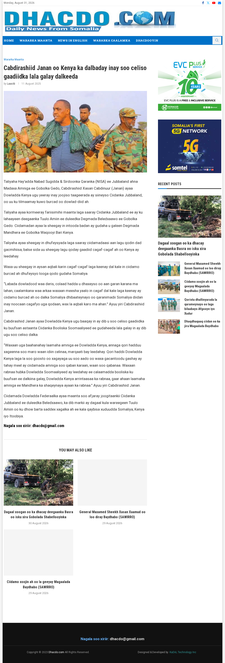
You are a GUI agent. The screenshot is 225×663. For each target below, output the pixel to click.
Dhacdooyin (147, 40)
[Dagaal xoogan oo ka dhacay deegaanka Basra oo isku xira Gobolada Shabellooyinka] (38, 482)
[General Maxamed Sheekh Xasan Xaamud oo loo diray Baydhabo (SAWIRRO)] (112, 482)
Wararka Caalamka (111, 40)
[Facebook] (203, 3)
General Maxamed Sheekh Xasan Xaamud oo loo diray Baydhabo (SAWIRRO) (202, 268)
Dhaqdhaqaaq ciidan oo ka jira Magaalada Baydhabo (202, 323)
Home (9, 40)
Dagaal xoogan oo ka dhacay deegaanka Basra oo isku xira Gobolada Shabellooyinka (182, 248)
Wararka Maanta (35, 40)
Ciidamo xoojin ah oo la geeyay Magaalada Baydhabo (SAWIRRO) (200, 286)
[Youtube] (214, 3)
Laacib (11, 83)
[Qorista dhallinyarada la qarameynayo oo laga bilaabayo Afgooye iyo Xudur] (169, 304)
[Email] (219, 3)
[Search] (216, 40)
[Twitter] (208, 3)
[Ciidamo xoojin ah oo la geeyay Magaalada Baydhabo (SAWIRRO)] (38, 552)
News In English (72, 40)
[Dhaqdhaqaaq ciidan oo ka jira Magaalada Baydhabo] (169, 326)
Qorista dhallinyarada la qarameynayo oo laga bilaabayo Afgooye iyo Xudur (200, 306)
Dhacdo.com (56, 652)
